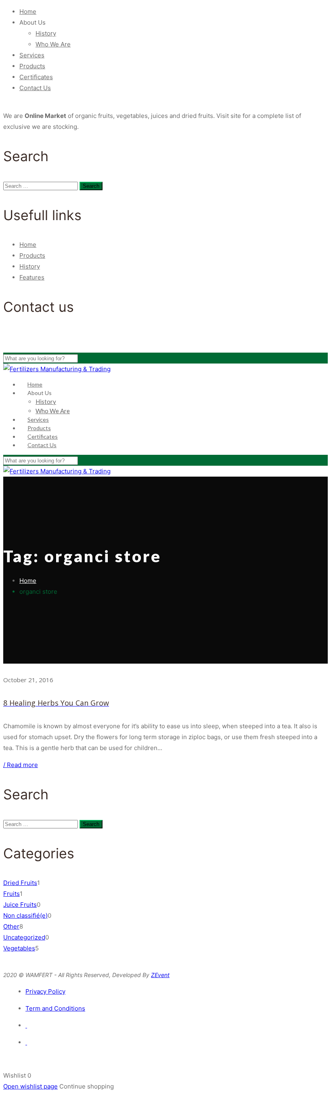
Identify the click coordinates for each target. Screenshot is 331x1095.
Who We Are (53, 44)
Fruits (11, 893)
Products (32, 66)
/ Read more (20, 765)
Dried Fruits (20, 883)
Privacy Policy (45, 991)
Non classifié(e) (25, 915)
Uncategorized (24, 937)
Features (31, 277)
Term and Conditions (55, 1008)
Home (27, 11)
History (46, 33)
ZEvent (160, 974)
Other (11, 926)
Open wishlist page (30, 1086)
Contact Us (35, 88)
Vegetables (19, 948)
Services (31, 55)
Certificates (36, 77)
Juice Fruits (20, 904)
